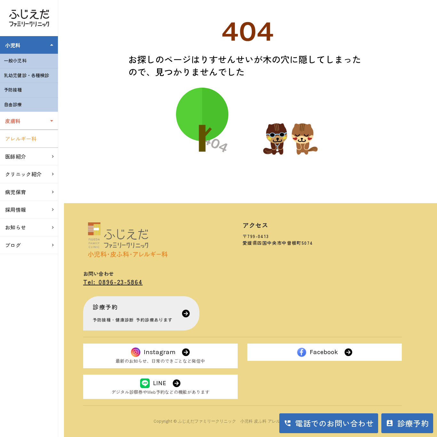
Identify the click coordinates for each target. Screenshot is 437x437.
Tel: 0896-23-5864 (113, 281)
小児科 (12, 45)
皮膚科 (12, 120)
